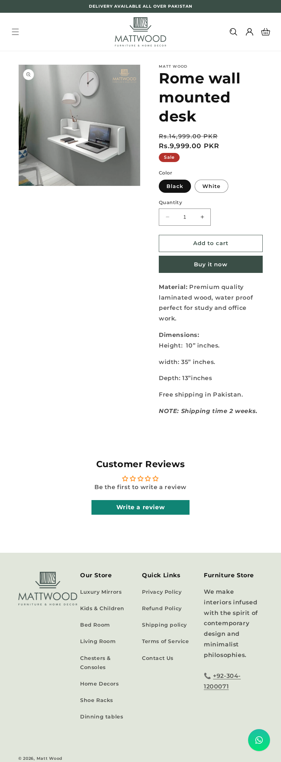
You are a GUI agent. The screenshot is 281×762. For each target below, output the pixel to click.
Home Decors (99, 683)
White (211, 186)
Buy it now (211, 264)
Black (174, 186)
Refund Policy (162, 608)
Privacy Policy (161, 592)
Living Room (98, 641)
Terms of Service (165, 641)
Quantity (170, 202)
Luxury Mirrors (100, 592)
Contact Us (157, 658)
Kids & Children (102, 608)
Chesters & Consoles (95, 663)
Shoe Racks (96, 700)
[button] (15, 32)
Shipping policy (164, 625)
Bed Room (95, 625)
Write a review (140, 507)
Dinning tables (101, 716)
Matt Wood (50, 758)
